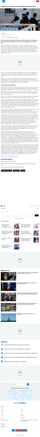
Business (2, 411)
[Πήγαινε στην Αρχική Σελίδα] (3, 1)
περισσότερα (3, 426)
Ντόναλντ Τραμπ (23, 393)
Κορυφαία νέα (5, 270)
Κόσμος (22, 409)
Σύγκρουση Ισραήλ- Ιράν (12, 390)
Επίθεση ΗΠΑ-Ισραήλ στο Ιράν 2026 (25, 390)
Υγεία (22, 413)
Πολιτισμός (23, 415)
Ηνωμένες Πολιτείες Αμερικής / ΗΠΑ (26, 395)
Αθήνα (23, 170)
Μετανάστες (16, 398)
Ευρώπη (2, 409)
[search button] (28, 384)
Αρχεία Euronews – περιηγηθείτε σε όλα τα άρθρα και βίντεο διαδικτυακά (29, 420)
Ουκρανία (14, 395)
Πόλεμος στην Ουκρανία (12, 393)
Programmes (23, 417)
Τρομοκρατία (16, 170)
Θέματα (2, 406)
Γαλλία (9, 398)
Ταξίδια (2, 415)
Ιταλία (30, 393)
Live (37, 1)
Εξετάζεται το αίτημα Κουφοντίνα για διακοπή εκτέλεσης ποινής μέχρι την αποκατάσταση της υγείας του (18, 164)
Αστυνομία (30, 398)
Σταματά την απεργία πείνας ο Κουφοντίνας (8, 161)
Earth (21, 411)
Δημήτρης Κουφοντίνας (6, 170)
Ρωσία (8, 395)
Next (1, 413)
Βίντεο (2, 417)
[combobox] (20, 384)
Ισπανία (23, 398)
